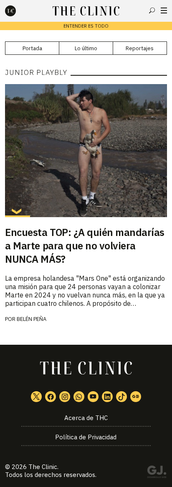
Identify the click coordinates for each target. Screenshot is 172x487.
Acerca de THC (86, 418)
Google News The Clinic (135, 396)
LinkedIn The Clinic (107, 396)
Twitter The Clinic (36, 396)
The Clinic (42, 467)
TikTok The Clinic (121, 396)
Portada (32, 48)
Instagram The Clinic (64, 396)
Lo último (86, 48)
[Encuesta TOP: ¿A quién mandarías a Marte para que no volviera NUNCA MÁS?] (86, 150)
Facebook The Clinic (50, 396)
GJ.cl (156, 473)
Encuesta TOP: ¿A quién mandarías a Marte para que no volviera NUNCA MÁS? (84, 246)
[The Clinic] (17, 10)
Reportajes (140, 48)
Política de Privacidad (85, 437)
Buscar (152, 10)
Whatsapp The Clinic (78, 396)
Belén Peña (31, 319)
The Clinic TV (93, 396)
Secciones (164, 10)
